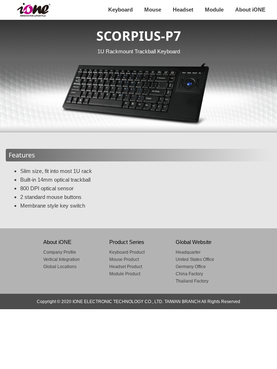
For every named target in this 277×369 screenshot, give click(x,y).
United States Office (195, 259)
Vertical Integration (61, 259)
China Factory (189, 273)
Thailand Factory (192, 281)
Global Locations (59, 266)
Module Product (124, 273)
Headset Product (125, 266)
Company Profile (59, 252)
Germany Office (191, 266)
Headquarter (188, 252)
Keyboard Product (127, 252)
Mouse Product (124, 259)
